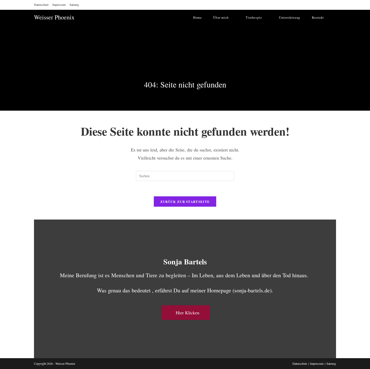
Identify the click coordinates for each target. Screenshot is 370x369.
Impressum (59, 5)
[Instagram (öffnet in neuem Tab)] (327, 4)
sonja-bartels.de (252, 290)
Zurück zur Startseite (185, 201)
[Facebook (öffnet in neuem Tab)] (321, 4)
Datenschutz (41, 5)
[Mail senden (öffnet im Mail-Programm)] (333, 4)
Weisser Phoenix (54, 17)
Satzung (74, 5)
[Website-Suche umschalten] (335, 17)
